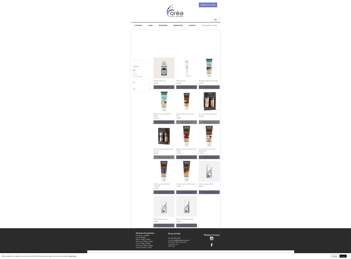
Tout (134, 70)
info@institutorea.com (181, 240)
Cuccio (135, 74)
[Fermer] (349, 256)
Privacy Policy (72, 256)
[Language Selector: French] (216, 20)
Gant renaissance (138, 76)
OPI (134, 72)
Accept (343, 256)
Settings (334, 256)
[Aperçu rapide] (164, 68)
